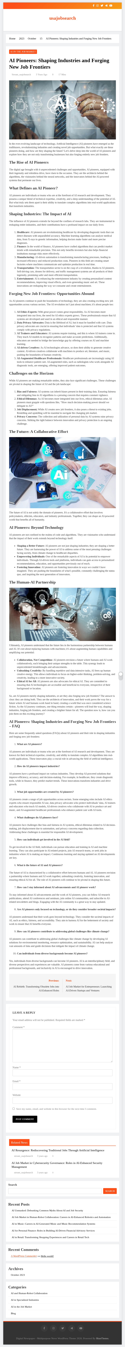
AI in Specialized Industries (25, 1300)
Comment (19, 1027)
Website (17, 1095)
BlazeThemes (102, 1338)
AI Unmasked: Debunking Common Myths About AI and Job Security (47, 1210)
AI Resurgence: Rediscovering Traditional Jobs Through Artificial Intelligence (58, 1150)
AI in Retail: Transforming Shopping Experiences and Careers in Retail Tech (50, 1237)
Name (17, 1067)
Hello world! (47, 1256)
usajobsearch (62, 18)
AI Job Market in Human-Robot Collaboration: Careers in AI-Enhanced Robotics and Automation (61, 1217)
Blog (13, 1313)
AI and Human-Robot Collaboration (29, 1293)
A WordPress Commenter (24, 1256)
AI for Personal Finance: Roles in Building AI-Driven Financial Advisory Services (53, 1230)
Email (17, 1081)
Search (12, 1184)
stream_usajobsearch (21, 74)
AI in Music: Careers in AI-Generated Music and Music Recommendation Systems (53, 1224)
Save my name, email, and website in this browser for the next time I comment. (56, 1108)
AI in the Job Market (23, 51)
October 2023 (18, 1275)
